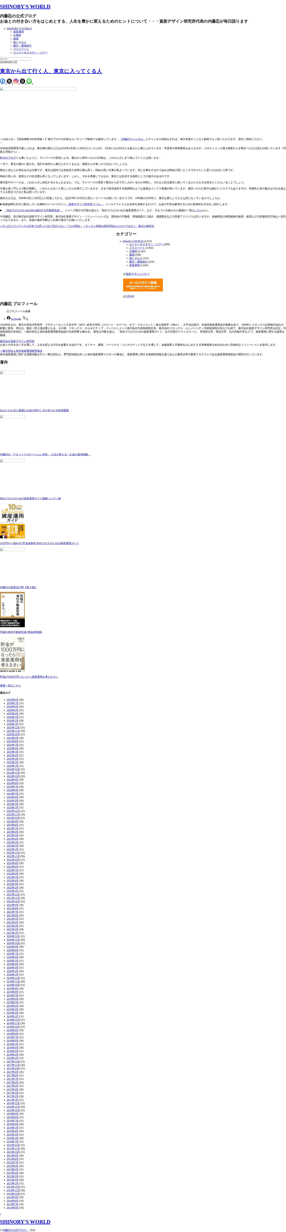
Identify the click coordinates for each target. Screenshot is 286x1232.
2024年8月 (13, 783)
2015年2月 (13, 1179)
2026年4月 (13, 713)
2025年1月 (13, 765)
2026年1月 (13, 724)
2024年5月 (13, 793)
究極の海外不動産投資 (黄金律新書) (21, 632)
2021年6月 (13, 915)
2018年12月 (13, 1019)
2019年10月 (13, 985)
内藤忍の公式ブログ (16, 1230)
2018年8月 (13, 1033)
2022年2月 (13, 887)
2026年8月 (13, 699)
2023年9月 (13, 821)
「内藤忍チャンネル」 (132, 139)
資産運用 (18, 31)
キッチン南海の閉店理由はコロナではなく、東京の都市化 (118, 226)
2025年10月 (13, 734)
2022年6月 (13, 873)
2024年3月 (13, 800)
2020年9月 (13, 946)
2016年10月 (13, 1110)
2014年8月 (13, 1200)
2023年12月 (13, 811)
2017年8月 (13, 1075)
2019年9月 (13, 988)
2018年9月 (13, 1030)
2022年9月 (13, 863)
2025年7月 (13, 745)
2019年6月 (13, 999)
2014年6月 (13, 1207)
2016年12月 (13, 1103)
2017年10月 (13, 1068)
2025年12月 (13, 727)
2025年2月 (13, 762)
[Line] (29, 82)
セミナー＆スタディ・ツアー (30, 52)
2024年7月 (13, 786)
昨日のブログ (8, 157)
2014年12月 (13, 1186)
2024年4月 (13, 797)
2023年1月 (13, 849)
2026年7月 (13, 703)
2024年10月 (13, 776)
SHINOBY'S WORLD (25, 6)
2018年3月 (13, 1051)
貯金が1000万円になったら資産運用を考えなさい (29, 676)
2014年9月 (13, 1197)
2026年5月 (13, 710)
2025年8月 (13, 741)
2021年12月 (13, 894)
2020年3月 (13, 967)
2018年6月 (13, 1040)
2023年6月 (13, 832)
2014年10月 (13, 1193)
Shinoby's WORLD (133, 241)
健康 (16, 38)
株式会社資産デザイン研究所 (17, 341)
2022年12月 (13, 852)
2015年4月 (13, 1173)
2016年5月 (13, 1127)
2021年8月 (13, 908)
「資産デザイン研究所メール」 (84, 204)
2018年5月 (13, 1044)
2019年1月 (13, 1016)
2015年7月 (13, 1162)
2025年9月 (13, 738)
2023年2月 (13, 845)
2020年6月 (13, 957)
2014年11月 (13, 1190)
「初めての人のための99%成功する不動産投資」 (33, 210)
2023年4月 (13, 838)
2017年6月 (13, 1082)
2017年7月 (13, 1079)
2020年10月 (13, 943)
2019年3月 (13, 1009)
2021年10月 (13, 901)
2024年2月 (13, 804)
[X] (10, 82)
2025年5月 (13, 751)
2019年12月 (13, 978)
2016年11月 (13, 1106)
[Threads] (23, 82)
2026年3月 (13, 717)
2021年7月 (13, 912)
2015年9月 (13, 1155)
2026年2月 (13, 720)
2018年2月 (13, 1054)
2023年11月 (13, 814)
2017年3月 (13, 1092)
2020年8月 (13, 950)
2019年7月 (13, 995)
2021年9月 (13, 905)
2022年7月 (13, 870)
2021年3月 (13, 925)
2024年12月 (13, 769)
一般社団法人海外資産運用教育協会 (21, 350)
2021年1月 (13, 932)
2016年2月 (13, 1138)
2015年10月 (13, 1152)
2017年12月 (13, 1061)
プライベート (21, 49)
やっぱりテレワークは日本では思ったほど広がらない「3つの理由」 (41, 226)
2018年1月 (13, 1058)
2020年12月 (13, 936)
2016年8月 (13, 1117)
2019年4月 (13, 1005)
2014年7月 (13, 1204)
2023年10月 (13, 818)
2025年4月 (13, 755)
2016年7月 (13, 1120)
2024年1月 (13, 807)
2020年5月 (13, 960)
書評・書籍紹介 (22, 45)
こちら (198, 210)
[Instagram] (16, 82)
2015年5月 (13, 1169)
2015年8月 (13, 1159)
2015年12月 (13, 1145)
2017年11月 (13, 1065)
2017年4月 (13, 1089)
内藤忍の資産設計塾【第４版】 (18, 587)
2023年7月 (13, 828)
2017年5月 (13, 1086)
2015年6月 (13, 1166)
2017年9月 (13, 1072)
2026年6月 (13, 706)
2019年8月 (13, 992)
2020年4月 (13, 964)
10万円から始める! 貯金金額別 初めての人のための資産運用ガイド (39, 543)
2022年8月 (13, 866)
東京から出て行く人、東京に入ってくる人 (51, 71)
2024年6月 (13, 790)
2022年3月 (13, 884)
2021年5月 (13, 918)
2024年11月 (13, 772)
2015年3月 (13, 1176)
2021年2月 (13, 929)
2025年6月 (13, 748)
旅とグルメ (19, 42)
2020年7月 (13, 953)
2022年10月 (13, 859)
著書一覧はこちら (10, 685)
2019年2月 (13, 1012)
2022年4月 (13, 880)
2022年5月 (13, 877)
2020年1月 (13, 974)
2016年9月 (13, 1113)
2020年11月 (13, 939)
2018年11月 (13, 1023)
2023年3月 (13, 842)
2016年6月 (13, 1124)
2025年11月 (13, 731)
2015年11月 (13, 1148)
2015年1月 (13, 1183)
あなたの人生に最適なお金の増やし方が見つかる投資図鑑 (34, 410)
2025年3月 (13, 758)
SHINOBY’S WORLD (19, 28)
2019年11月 (13, 981)
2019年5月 (13, 1002)
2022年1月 (13, 891)
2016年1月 (13, 1141)
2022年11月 (13, 856)
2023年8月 (13, 825)
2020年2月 (13, 971)
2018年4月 (13, 1047)
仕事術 (17, 35)
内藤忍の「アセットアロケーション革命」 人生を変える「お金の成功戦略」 (45, 454)
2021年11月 (13, 898)
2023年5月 (13, 835)
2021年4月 (13, 922)
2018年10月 (13, 1026)
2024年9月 (13, 779)
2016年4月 (13, 1131)
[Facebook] (3, 82)
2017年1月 (13, 1099)
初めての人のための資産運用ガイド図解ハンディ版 (30, 498)
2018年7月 (13, 1037)
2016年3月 (13, 1134)
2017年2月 (13, 1096)
